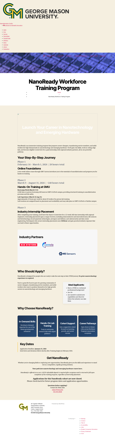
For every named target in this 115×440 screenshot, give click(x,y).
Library (5, 47)
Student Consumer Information (89, 429)
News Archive (94, 56)
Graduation (6, 49)
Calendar (5, 45)
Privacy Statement (86, 431)
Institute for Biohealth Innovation (13, 25)
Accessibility (84, 425)
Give (4, 32)
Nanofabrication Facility (6, 23)
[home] (44, 56)
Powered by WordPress (58, 403)
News (4, 42)
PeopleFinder (6, 38)
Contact (83, 420)
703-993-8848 (57, 392)
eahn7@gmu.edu (57, 390)
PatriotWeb (6, 36)
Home (59, 92)
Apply (4, 30)
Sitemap (83, 418)
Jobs (82, 427)
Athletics (5, 40)
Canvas (5, 34)
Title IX (83, 423)
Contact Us (102, 56)
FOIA (82, 433)
